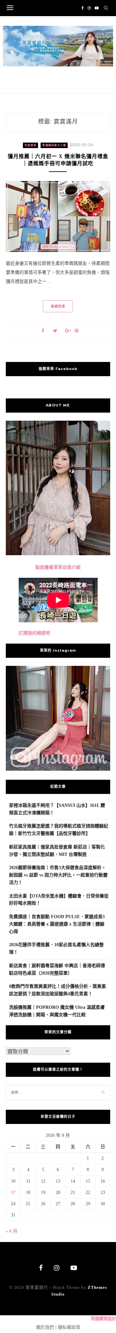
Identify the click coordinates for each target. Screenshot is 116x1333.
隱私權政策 (69, 1327)
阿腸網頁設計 (103, 1318)
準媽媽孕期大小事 (54, 145)
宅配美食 (30, 145)
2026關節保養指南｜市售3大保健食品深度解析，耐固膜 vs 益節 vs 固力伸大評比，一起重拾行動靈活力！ (58, 875)
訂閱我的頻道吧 (34, 633)
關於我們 (45, 1327)
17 (13, 1192)
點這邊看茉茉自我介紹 (58, 567)
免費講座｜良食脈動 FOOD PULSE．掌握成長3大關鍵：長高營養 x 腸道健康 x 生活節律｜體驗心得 (57, 924)
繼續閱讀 (58, 306)
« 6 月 (11, 1231)
